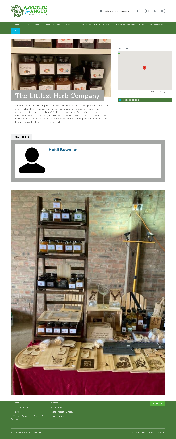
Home (16, 25)
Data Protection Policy (62, 412)
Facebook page (130, 100)
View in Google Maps (162, 92)
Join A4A (157, 403)
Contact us (56, 407)
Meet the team (20, 407)
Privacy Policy (57, 416)
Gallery (54, 403)
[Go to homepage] (29, 19)
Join (15, 30)
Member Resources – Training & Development (138, 25)
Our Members (32, 25)
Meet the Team (52, 25)
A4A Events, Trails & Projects (93, 25)
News (68, 25)
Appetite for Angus (157, 432)
